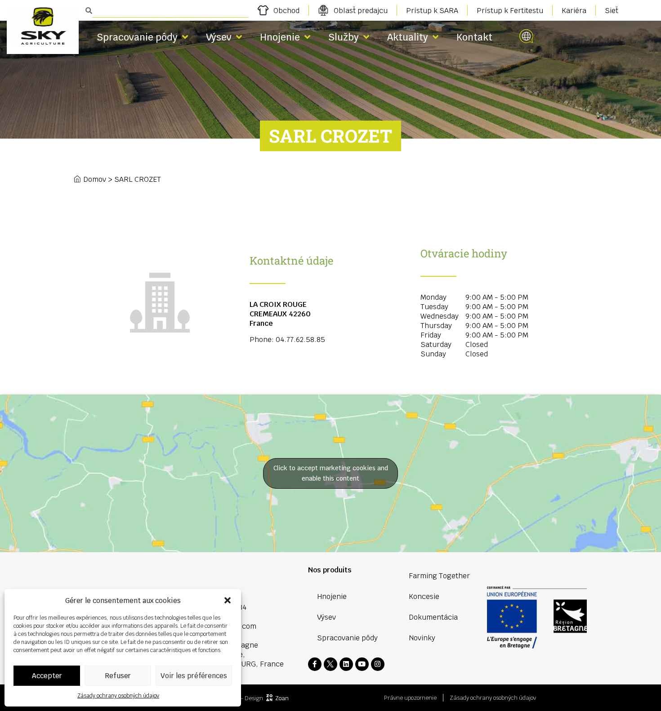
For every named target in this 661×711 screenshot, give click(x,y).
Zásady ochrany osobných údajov (118, 695)
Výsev (219, 37)
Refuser (118, 675)
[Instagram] (377, 664)
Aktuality (407, 37)
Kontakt (474, 37)
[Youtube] (362, 664)
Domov (94, 179)
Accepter (47, 675)
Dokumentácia (433, 617)
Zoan (282, 698)
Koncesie (424, 596)
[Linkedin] (346, 664)
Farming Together (439, 575)
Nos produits (330, 570)
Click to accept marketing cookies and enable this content (330, 473)
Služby (343, 37)
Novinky (422, 638)
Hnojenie (280, 37)
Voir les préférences (194, 675)
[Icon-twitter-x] (330, 664)
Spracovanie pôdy (137, 37)
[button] (227, 600)
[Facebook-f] (315, 664)
